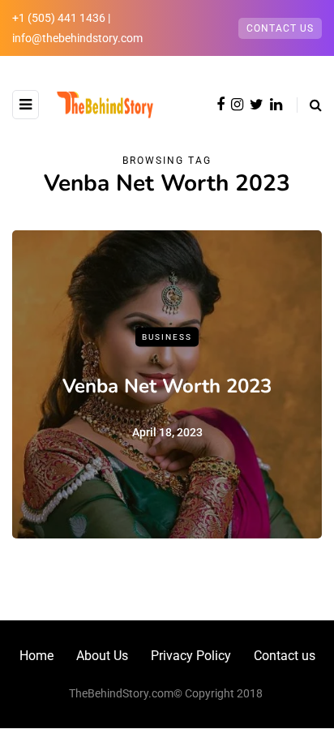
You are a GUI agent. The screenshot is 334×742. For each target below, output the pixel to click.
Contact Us (280, 28)
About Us (102, 655)
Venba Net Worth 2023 (167, 385)
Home (36, 655)
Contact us (284, 655)
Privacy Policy (191, 655)
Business (167, 336)
